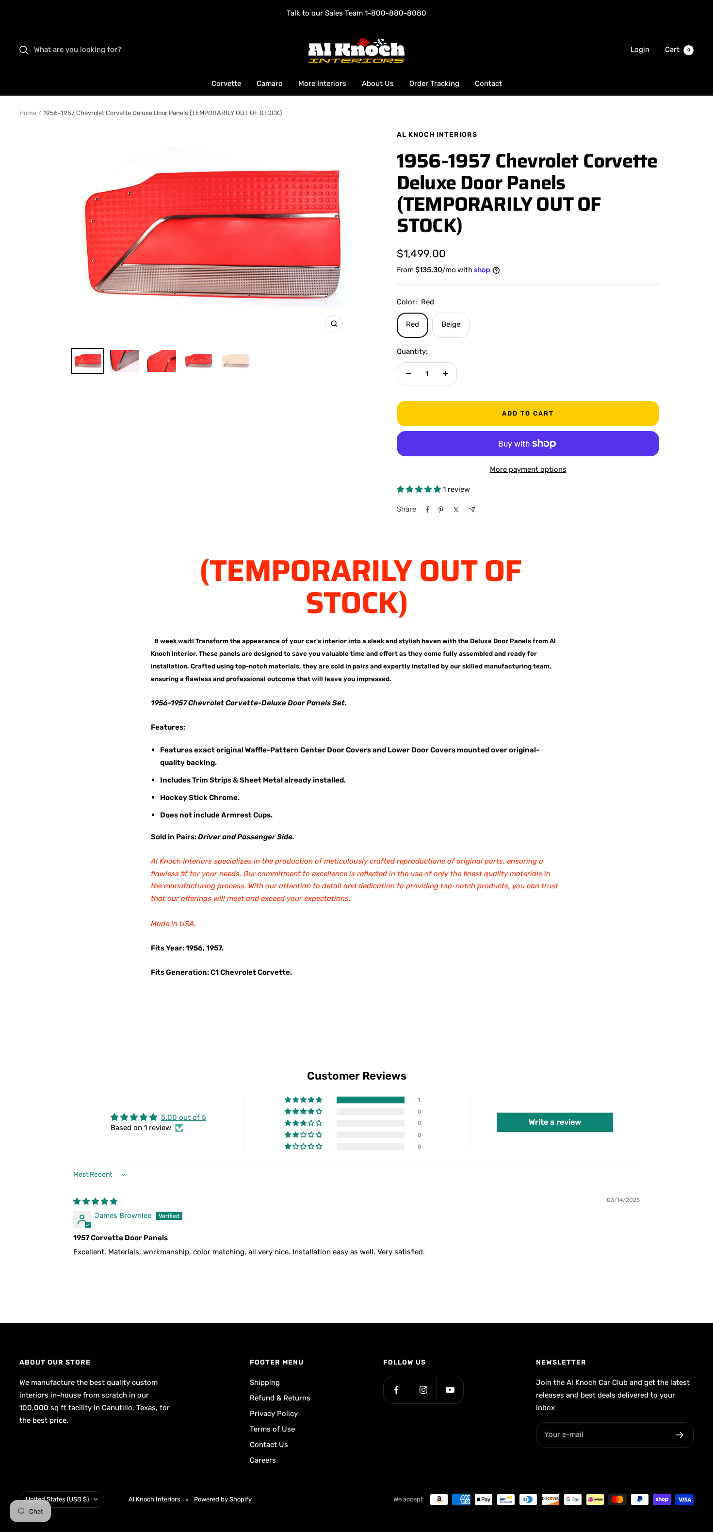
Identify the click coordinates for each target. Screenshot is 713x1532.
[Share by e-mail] (472, 509)
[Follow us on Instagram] (423, 1390)
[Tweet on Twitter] (456, 509)
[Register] (680, 1435)
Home (27, 113)
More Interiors (322, 83)
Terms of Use (272, 1429)
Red (412, 324)
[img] (95, 1201)
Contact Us (269, 1444)
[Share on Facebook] (428, 509)
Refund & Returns (280, 1398)
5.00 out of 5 (183, 1117)
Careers (263, 1460)
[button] (420, 489)
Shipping (265, 1382)
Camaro (270, 83)
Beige (450, 324)
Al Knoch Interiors (437, 135)
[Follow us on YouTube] (450, 1390)
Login (640, 49)
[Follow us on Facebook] (396, 1390)
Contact (488, 83)
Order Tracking (434, 83)
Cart (677, 49)
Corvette (226, 83)
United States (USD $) (57, 1499)
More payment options (528, 469)
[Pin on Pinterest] (440, 509)
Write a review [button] (555, 1122)
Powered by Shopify (223, 1499)
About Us (378, 83)
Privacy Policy (274, 1413)
